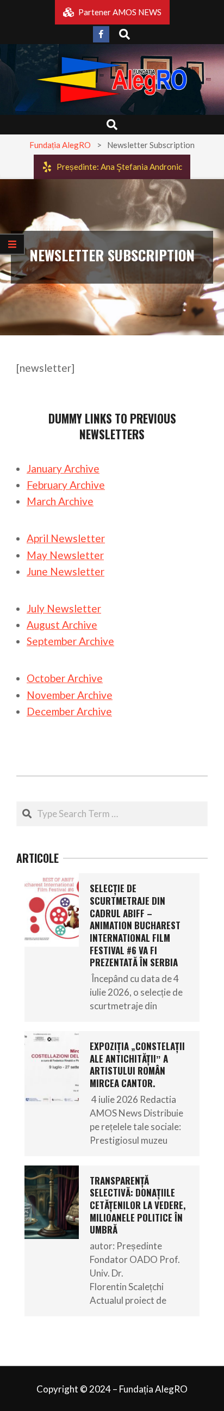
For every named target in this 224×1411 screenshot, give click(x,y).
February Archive (66, 484)
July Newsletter (64, 608)
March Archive (60, 501)
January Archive (63, 468)
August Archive (62, 624)
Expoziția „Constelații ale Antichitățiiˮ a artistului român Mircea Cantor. (137, 1064)
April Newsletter (66, 538)
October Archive (65, 678)
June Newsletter (65, 571)
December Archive (69, 711)
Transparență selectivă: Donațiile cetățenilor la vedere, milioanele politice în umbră (137, 1205)
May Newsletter (65, 555)
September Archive (70, 641)
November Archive (70, 695)
